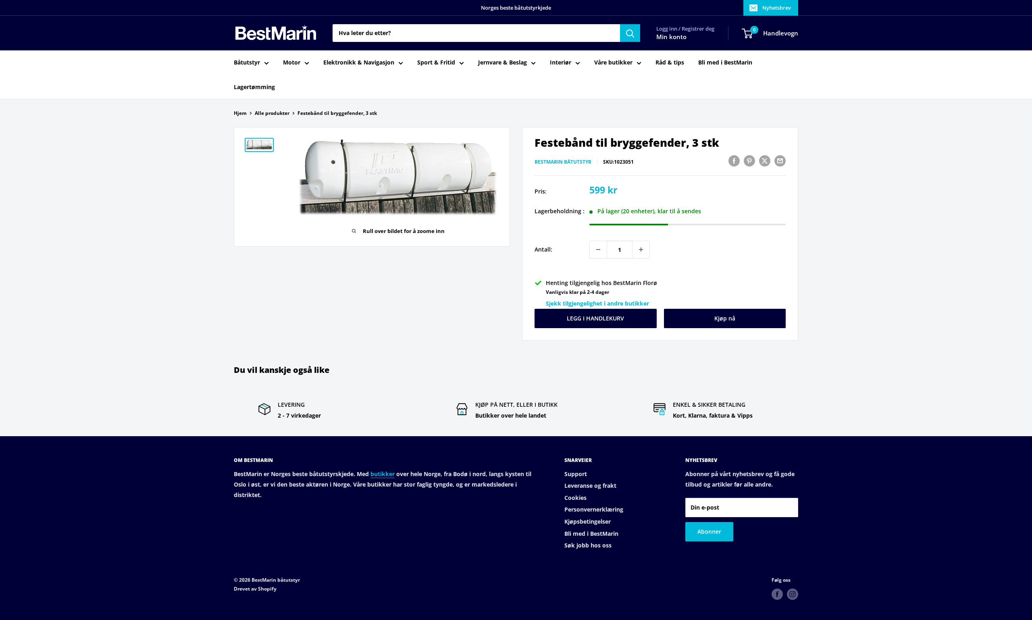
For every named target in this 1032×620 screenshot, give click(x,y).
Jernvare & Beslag (502, 63)
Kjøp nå (724, 318)
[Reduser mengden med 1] (598, 249)
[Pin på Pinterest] (749, 160)
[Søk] (630, 33)
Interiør (560, 63)
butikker (382, 474)
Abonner (709, 531)
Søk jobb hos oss (588, 545)
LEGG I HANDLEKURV (595, 318)
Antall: (543, 249)
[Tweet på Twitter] (764, 160)
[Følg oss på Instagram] (792, 594)
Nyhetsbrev (776, 7)
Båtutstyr (247, 63)
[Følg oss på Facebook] (777, 594)
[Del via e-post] (780, 160)
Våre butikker (613, 63)
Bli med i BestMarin (725, 63)
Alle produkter (272, 113)
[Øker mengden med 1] (641, 249)
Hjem (240, 113)
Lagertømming (254, 87)
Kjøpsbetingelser (587, 521)
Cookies (575, 497)
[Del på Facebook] (734, 160)
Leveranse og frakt (590, 485)
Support (575, 474)
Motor (291, 63)
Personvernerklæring (593, 509)
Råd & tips (669, 63)
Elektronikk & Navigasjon (358, 63)
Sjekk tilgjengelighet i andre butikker (597, 303)
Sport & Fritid (436, 63)
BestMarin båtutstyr (563, 161)
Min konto (671, 37)
